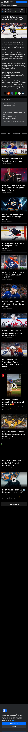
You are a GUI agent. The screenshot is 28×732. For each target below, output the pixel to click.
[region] (14, 718)
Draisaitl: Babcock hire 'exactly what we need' (12, 160)
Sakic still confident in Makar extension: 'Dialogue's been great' (13, 104)
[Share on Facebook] (12, 93)
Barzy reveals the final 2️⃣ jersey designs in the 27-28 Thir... (13, 492)
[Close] (24, 705)
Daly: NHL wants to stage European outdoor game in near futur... (13, 187)
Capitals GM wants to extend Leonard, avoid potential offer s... (12, 332)
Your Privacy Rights (14, 730)
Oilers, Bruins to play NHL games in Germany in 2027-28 (13, 274)
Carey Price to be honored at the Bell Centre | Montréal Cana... (14, 463)
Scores (10, 5)
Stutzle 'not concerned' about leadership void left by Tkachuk (13, 122)
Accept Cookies (14, 723)
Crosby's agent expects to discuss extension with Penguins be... (13, 434)
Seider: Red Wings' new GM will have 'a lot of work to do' (14, 113)
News (15, 5)
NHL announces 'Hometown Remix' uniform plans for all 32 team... (12, 363)
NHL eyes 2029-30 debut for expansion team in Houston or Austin (13, 117)
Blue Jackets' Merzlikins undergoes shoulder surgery (13, 245)
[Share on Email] (19, 93)
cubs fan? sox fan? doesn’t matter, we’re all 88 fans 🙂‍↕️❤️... (13, 402)
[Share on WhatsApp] (16, 93)
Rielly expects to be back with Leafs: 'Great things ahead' (13, 303)
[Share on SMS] (23, 93)
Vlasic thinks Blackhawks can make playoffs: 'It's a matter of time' (12, 109)
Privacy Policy (15, 720)
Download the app (21, 2)
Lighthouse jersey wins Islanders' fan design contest (12, 216)
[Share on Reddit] (8, 93)
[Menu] (2, 2)
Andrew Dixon (5, 21)
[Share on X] (5, 93)
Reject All (14, 726)
